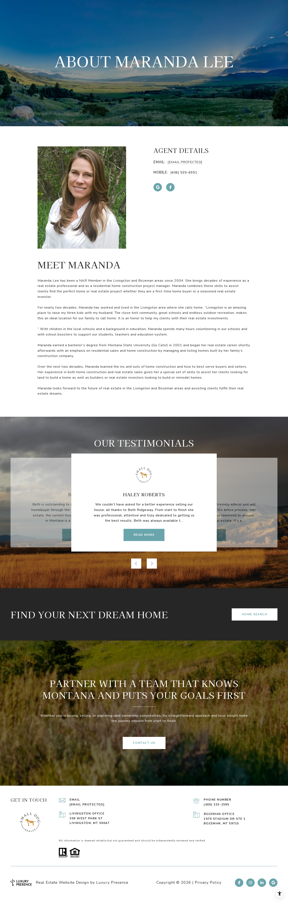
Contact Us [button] (144, 743)
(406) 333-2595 (216, 804)
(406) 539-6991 (183, 172)
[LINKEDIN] (262, 882)
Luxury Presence (112, 882)
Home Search (255, 614)
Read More (144, 535)
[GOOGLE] (157, 187)
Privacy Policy (208, 882)
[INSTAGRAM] (250, 882)
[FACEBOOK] (170, 187)
